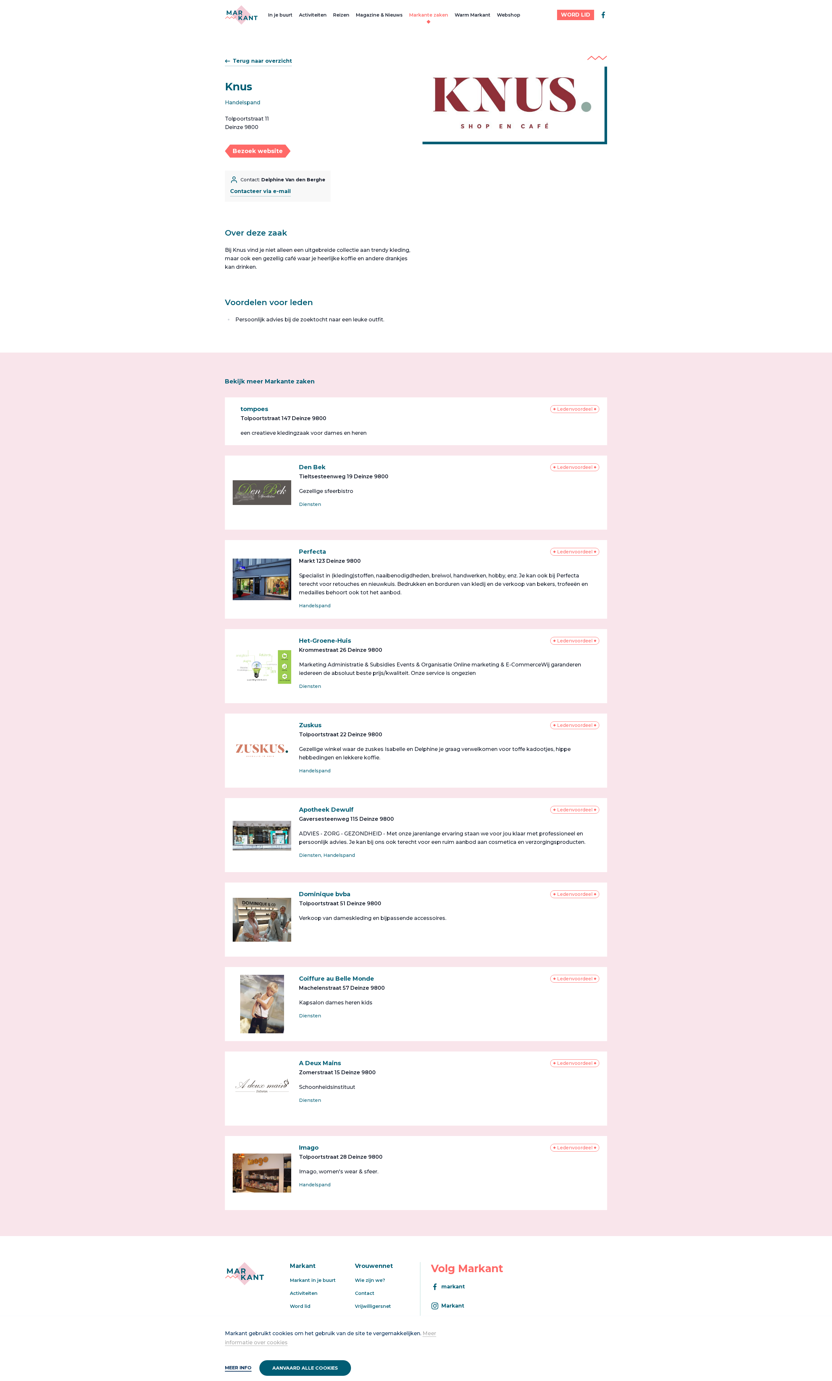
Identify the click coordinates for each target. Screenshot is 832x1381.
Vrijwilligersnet (373, 1306)
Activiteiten (313, 15)
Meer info (238, 1368)
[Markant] (241, 15)
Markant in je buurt (313, 1280)
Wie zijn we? (370, 1280)
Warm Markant (472, 15)
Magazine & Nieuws (379, 15)
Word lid (300, 1306)
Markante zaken (428, 15)
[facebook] (603, 15)
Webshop (508, 15)
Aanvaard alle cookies (305, 1368)
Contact (364, 1293)
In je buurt (280, 15)
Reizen (341, 15)
